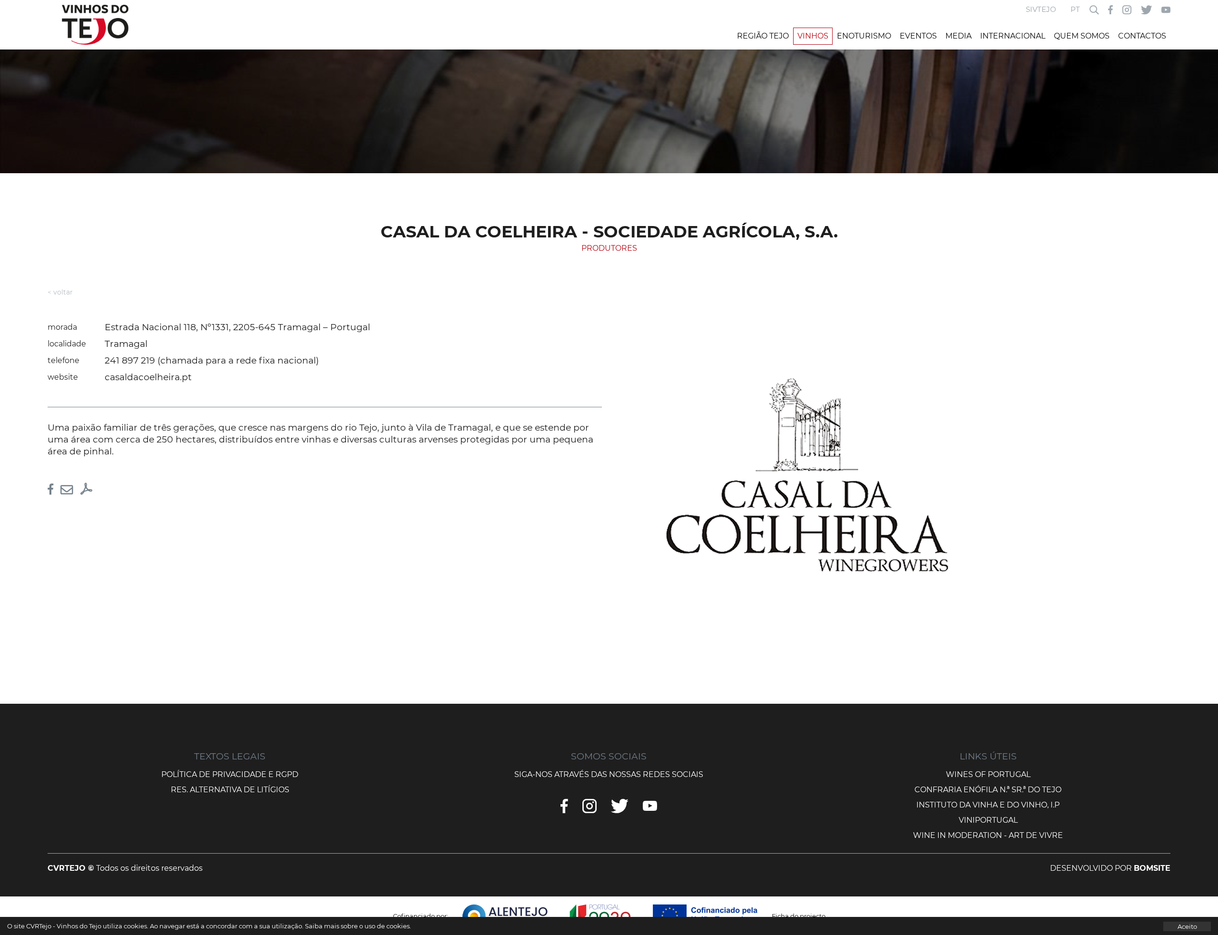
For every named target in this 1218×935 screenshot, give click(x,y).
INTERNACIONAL (1012, 35)
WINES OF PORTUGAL (988, 774)
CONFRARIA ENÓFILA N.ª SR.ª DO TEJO (987, 789)
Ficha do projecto (798, 916)
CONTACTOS (1142, 35)
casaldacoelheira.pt (148, 377)
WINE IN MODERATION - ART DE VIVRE (988, 835)
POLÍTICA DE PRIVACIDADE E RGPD (229, 774)
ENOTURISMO (864, 35)
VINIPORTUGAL (988, 820)
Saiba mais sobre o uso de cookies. (358, 926)
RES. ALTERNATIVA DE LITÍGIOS (230, 789)
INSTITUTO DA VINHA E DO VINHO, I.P (988, 804)
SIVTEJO (1041, 9)
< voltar (60, 292)
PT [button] (1075, 9)
